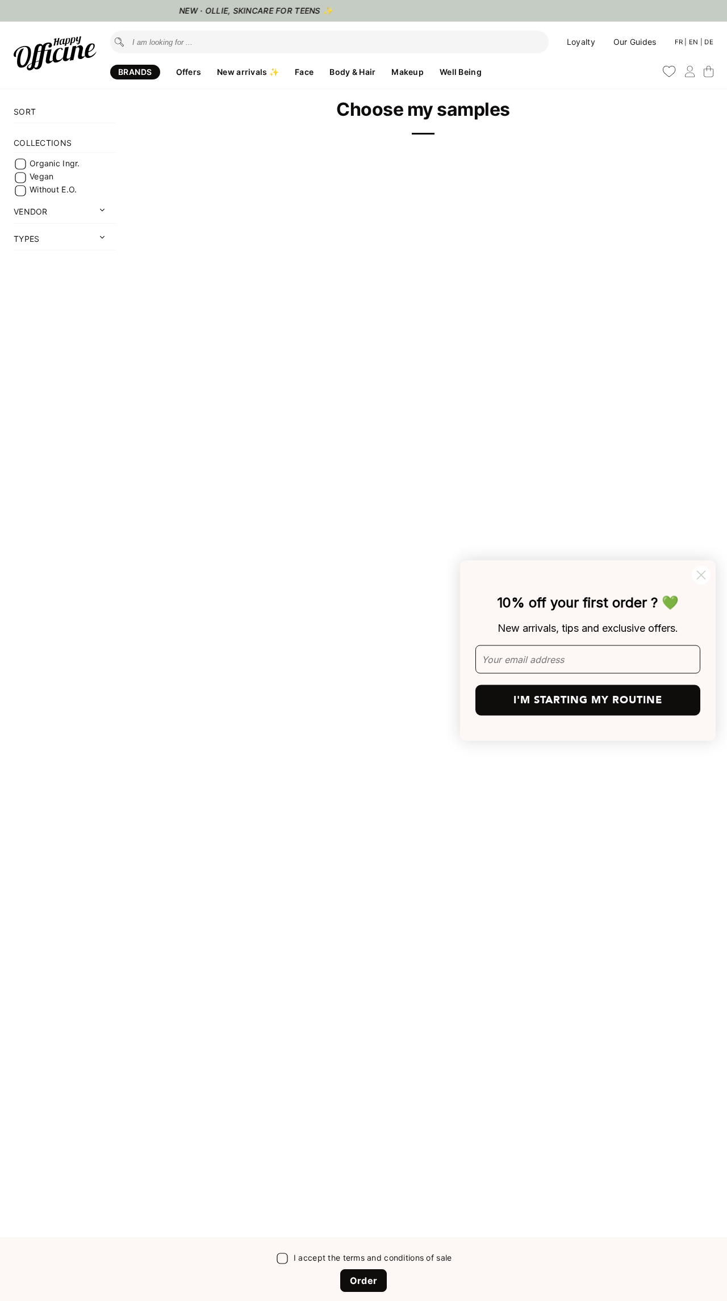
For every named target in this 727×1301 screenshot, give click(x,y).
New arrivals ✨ (248, 72)
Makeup (407, 72)
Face (304, 72)
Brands (135, 72)
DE (708, 42)
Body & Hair (352, 72)
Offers (189, 72)
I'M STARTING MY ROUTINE (587, 700)
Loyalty (581, 42)
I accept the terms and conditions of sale (373, 1257)
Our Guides (635, 42)
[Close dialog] (701, 575)
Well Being (461, 72)
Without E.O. (53, 190)
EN (694, 42)
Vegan (41, 176)
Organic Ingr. (55, 163)
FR (680, 42)
